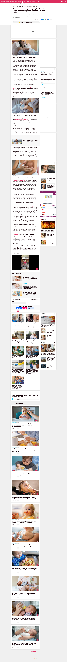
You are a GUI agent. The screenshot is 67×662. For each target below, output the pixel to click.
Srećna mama (15, 234)
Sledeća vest (33, 299)
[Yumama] (3, 1)
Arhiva (48, 656)
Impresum (19, 656)
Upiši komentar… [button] (17, 399)
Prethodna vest (17, 299)
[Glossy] (49, 654)
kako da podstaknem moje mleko (29, 206)
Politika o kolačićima (34, 656)
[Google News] (37, 659)
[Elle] (40, 654)
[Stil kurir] (46, 654)
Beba (17, 6)
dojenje (17, 58)
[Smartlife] (43, 654)
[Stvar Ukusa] (29, 654)
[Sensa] (36, 654)
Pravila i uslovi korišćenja (24, 656)
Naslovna (14, 6)
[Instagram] (32, 659)
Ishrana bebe (21, 6)
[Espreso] (25, 654)
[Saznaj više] (54, 163)
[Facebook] (30, 659)
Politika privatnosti (40, 656)
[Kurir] (22, 654)
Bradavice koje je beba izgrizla (19, 180)
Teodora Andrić (15, 19)
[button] (37, 19)
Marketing (45, 656)
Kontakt (30, 656)
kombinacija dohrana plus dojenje (22, 119)
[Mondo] (18, 654)
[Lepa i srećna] (33, 654)
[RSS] (35, 659)
